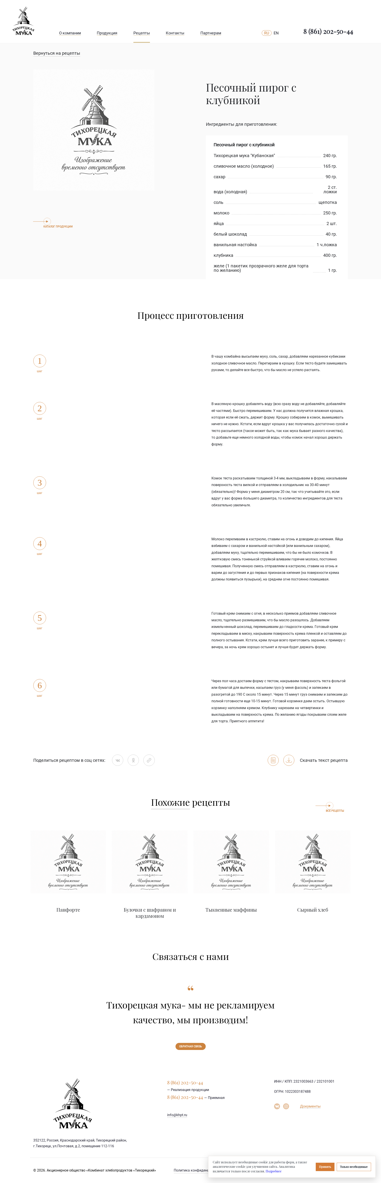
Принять (325, 1166)
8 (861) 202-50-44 (328, 31)
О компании (70, 33)
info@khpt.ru (177, 1115)
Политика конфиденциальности (200, 1170)
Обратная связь (190, 1046)
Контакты (175, 33)
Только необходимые (354, 1166)
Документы (310, 1106)
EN (276, 33)
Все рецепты (335, 810)
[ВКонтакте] (117, 760)
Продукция (107, 33)
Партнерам (210, 33)
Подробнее (274, 1171)
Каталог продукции (58, 226)
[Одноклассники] (133, 760)
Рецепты (141, 33)
